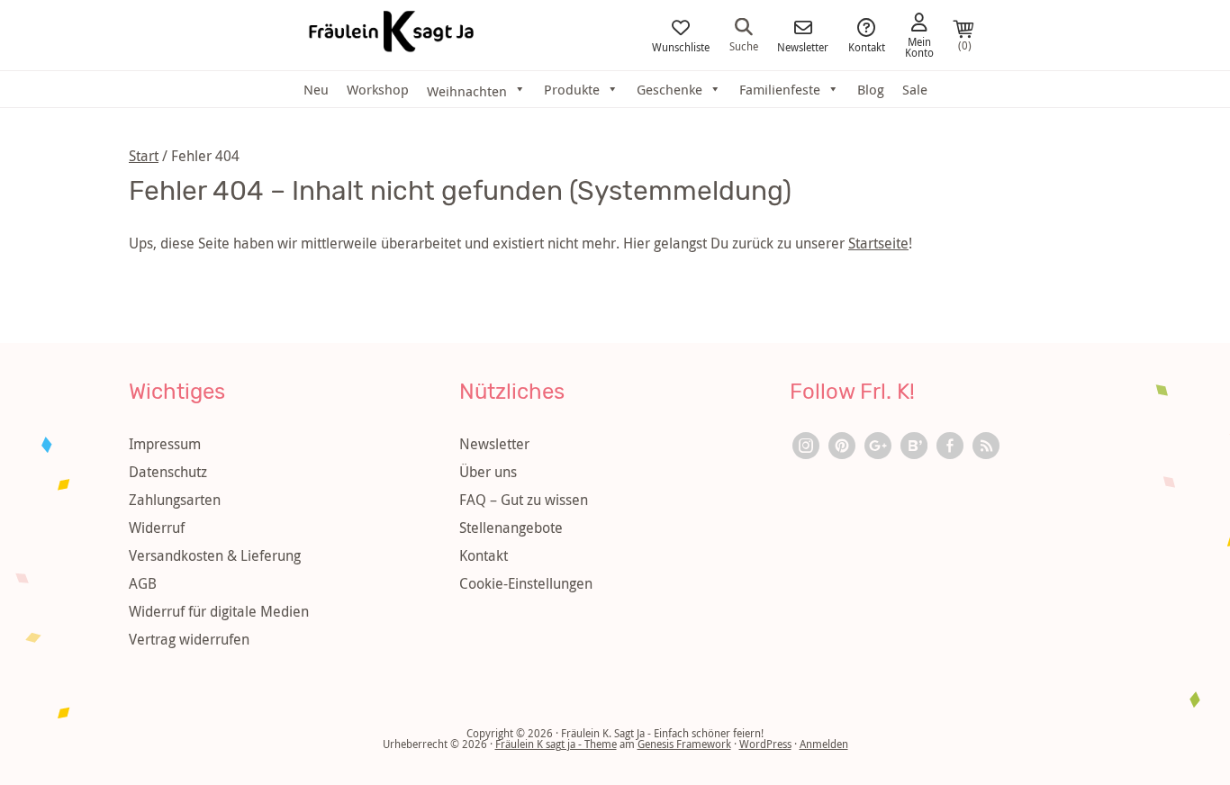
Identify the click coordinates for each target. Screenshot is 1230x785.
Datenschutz (168, 472)
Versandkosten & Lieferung (215, 555)
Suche (743, 45)
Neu (316, 89)
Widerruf (157, 527)
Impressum (165, 444)
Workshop (378, 89)
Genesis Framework (684, 743)
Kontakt (866, 46)
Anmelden (824, 743)
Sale (914, 89)
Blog (870, 89)
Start (143, 156)
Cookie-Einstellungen (525, 583)
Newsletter (802, 46)
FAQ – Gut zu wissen (523, 500)
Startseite (878, 243)
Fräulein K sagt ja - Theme (556, 743)
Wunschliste (681, 46)
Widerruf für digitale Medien (219, 611)
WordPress (765, 743)
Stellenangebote (511, 527)
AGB (143, 583)
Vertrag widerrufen (189, 639)
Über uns (488, 472)
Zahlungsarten (175, 500)
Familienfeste (779, 89)
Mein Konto (919, 46)
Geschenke (669, 89)
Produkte (572, 89)
